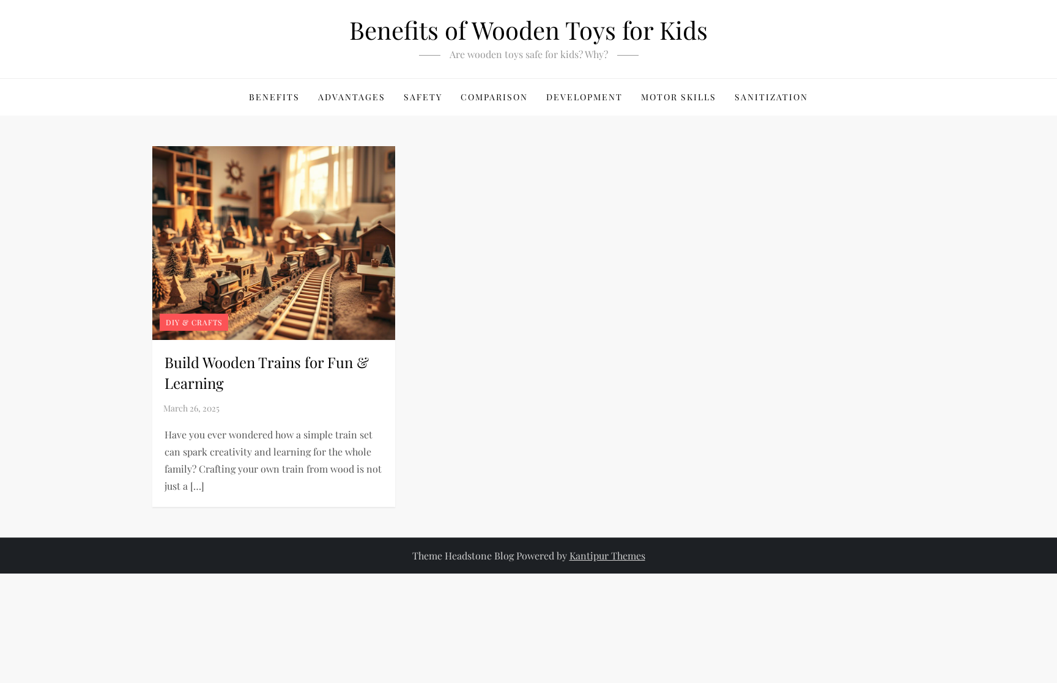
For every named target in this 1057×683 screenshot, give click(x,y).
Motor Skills (678, 97)
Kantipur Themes (607, 555)
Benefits (274, 97)
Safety (423, 97)
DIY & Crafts (194, 322)
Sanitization (771, 97)
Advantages (351, 97)
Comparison (494, 97)
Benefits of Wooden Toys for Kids (528, 29)
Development (584, 97)
